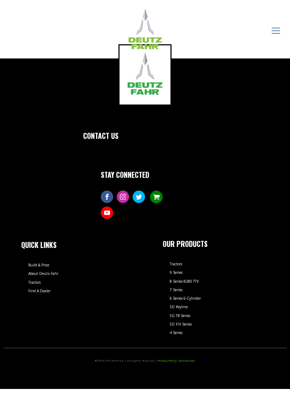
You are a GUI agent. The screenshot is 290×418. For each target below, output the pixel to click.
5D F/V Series (181, 324)
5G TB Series (180, 315)
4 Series (176, 332)
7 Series (176, 289)
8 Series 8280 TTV (184, 281)
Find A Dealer (39, 290)
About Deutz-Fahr (43, 273)
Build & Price (38, 264)
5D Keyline (179, 306)
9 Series (176, 272)
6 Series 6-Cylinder (185, 298)
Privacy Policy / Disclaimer (176, 360)
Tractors (34, 282)
